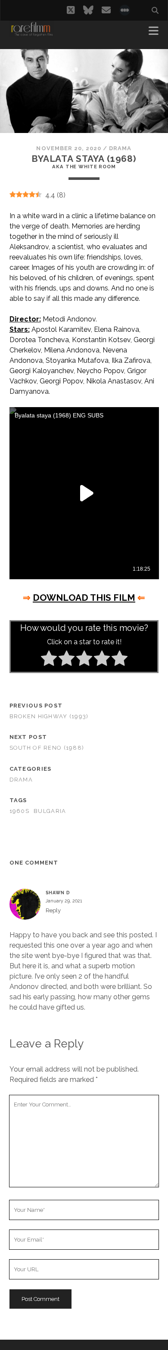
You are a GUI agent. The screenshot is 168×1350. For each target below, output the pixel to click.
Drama (120, 148)
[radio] (49, 659)
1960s (19, 811)
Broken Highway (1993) (49, 716)
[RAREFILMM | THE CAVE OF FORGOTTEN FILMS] (31, 33)
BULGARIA (50, 811)
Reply (53, 910)
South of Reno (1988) (46, 748)
